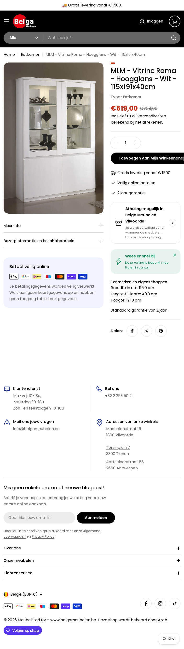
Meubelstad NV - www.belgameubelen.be (57, 620)
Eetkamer (30, 54)
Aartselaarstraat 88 (125, 462)
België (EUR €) (24, 594)
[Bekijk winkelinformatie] (172, 223)
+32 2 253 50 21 (119, 396)
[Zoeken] (174, 38)
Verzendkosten (151, 116)
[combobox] (92, 38)
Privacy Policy (43, 536)
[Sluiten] (174, 255)
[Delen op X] (146, 331)
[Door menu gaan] (6, 21)
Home (9, 54)
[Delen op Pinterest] (161, 331)
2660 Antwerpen (122, 468)
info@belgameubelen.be (36, 429)
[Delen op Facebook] (132, 331)
